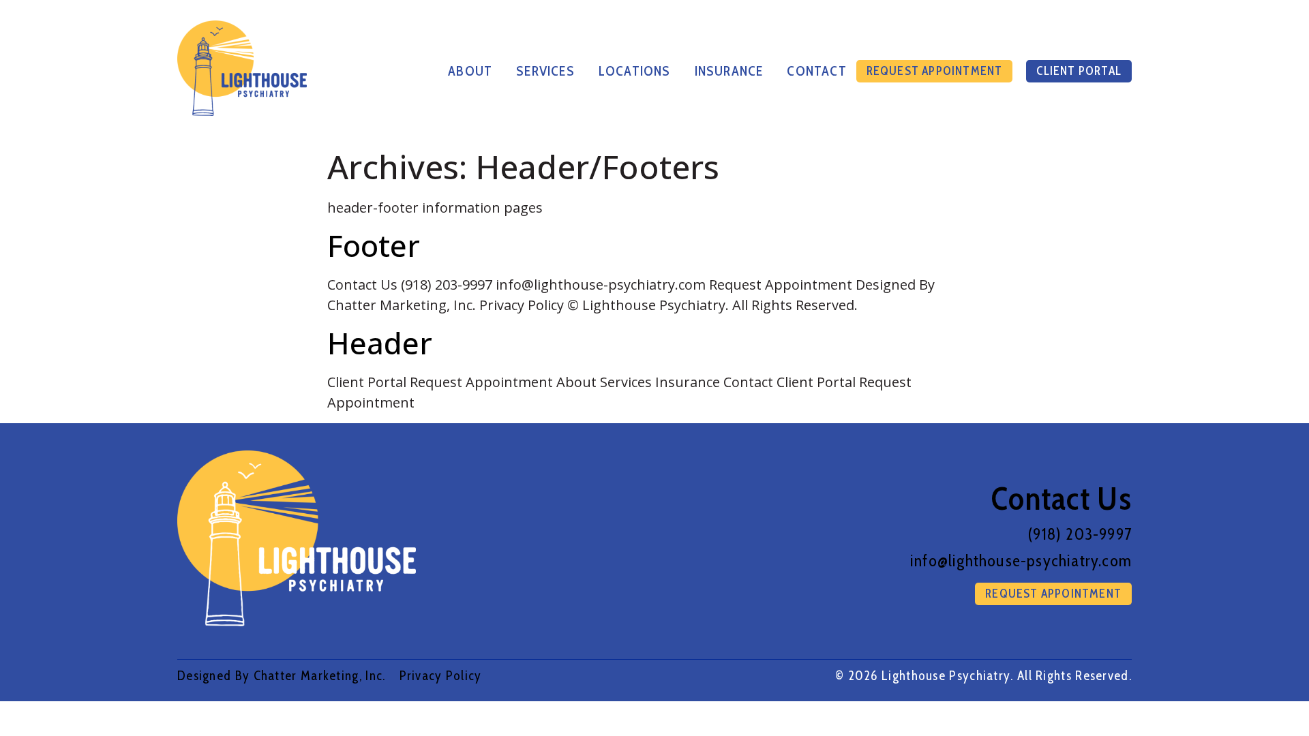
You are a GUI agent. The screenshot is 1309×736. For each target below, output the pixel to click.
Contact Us (1061, 498)
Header (379, 342)
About (470, 71)
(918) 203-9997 (1080, 534)
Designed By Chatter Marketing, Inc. (281, 675)
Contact (816, 71)
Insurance (729, 71)
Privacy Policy (441, 675)
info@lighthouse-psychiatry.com (1021, 560)
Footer (373, 245)
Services (545, 71)
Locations (635, 71)
